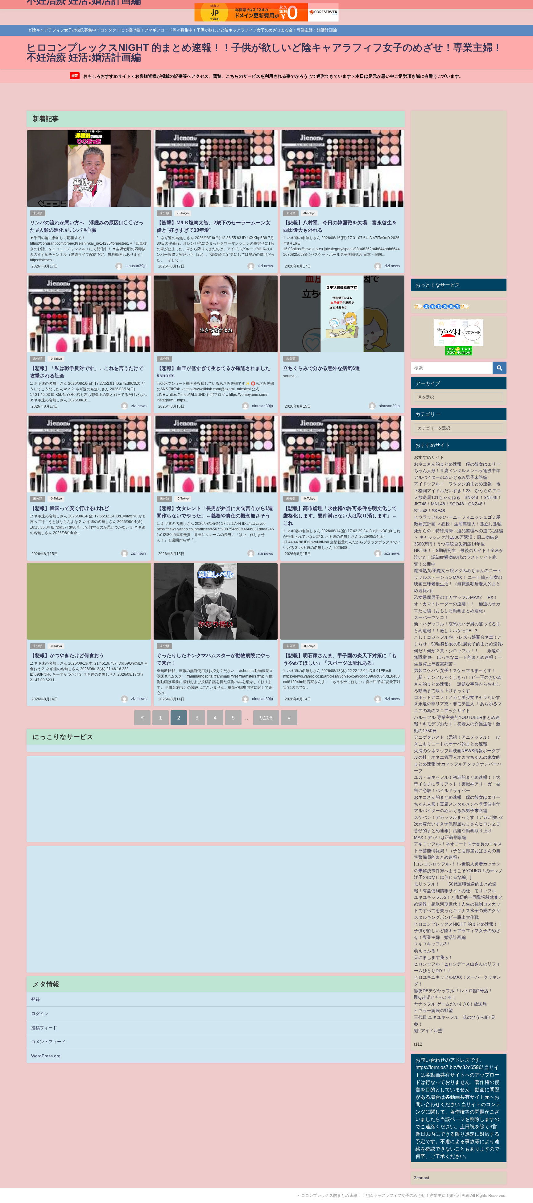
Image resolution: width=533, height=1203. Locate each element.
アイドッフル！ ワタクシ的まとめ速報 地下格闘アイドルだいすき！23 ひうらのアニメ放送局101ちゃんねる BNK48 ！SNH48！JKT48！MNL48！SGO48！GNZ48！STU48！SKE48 (458, 497)
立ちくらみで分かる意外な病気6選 (321, 368)
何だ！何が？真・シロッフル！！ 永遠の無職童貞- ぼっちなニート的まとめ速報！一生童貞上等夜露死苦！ (458, 657)
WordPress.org (45, 1056)
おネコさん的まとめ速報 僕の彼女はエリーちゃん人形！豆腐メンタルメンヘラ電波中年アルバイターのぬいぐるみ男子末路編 (457, 470)
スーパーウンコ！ (431, 617)
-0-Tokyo (183, 213)
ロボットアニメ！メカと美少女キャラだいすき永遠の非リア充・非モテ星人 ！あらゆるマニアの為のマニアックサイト (458, 704)
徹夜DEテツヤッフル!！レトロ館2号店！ (453, 991)
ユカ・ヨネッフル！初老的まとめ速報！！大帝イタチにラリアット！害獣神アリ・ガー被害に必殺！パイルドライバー (457, 784)
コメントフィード (48, 1041)
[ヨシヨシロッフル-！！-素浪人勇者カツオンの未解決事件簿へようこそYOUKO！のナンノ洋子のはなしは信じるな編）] (458, 870)
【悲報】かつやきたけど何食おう (67, 655)
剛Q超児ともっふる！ (435, 997)
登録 (35, 999)
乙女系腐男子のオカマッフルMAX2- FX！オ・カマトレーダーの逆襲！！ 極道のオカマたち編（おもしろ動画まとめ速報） (457, 604)
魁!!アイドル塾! (429, 1030)
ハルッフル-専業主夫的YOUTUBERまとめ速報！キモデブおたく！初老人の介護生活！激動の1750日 (457, 724)
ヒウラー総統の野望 (433, 1010)
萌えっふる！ (427, 950)
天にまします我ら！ (433, 957)
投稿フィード (44, 1028)
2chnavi (421, 1178)
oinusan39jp (136, 266)
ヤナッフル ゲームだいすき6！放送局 (450, 1004)
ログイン (39, 1013)
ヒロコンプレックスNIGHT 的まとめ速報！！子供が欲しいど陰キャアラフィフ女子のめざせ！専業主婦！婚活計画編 (458, 931)
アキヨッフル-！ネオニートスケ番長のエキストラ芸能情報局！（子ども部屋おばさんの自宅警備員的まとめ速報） (458, 850)
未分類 (37, 213)
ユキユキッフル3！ (432, 944)
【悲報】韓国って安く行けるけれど (69, 508)
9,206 (266, 717)
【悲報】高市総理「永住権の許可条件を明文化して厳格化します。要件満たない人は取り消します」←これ (340, 515)
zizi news (265, 266)
